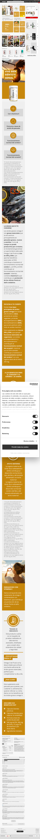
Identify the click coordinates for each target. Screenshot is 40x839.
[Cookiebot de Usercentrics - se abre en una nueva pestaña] (30, 384)
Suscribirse (20, 831)
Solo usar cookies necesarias (20, 453)
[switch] (35, 422)
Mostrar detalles (29, 441)
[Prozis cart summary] (37, 2)
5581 (24, 760)
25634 (24, 759)
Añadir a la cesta (31, 17)
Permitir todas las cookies (20, 447)
